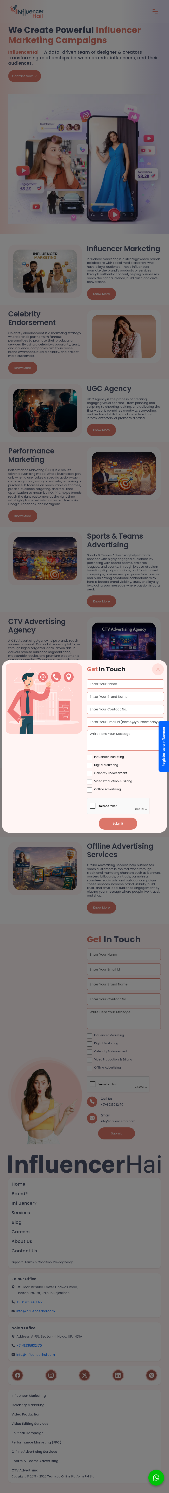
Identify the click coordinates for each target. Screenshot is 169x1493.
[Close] (158, 669)
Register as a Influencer (163, 747)
